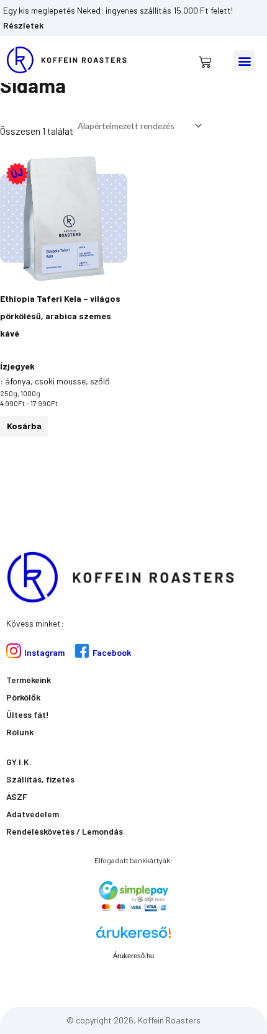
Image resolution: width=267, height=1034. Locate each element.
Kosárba (24, 425)
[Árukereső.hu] (133, 937)
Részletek (23, 25)
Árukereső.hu (133, 955)
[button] (244, 60)
